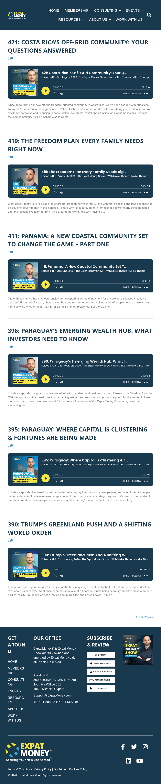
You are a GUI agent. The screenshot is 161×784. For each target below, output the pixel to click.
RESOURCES (69, 19)
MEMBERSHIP (77, 10)
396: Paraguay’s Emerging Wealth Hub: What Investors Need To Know (80, 334)
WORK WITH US (129, 19)
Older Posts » (144, 616)
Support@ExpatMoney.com (52, 695)
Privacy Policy (42, 769)
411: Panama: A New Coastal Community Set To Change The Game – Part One (78, 240)
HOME (53, 10)
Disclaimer (60, 769)
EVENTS (133, 10)
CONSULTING (105, 10)
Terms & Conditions (20, 769)
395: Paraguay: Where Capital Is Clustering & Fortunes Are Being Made (78, 433)
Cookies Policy (78, 769)
